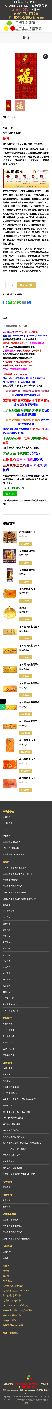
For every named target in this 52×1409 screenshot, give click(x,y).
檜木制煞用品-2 (27, 759)
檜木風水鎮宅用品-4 (29, 664)
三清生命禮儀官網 (10, 1220)
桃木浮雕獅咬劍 (27, 532)
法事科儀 (7, 936)
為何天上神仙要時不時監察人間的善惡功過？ (22, 1143)
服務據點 (7, 1207)
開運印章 (7, 992)
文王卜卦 (7, 942)
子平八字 (7, 955)
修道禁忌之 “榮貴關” (11, 1130)
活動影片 (7, 1258)
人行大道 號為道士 (11, 1093)
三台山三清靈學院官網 (12, 1226)
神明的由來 (7, 1068)
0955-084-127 (18, 5)
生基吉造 (7, 973)
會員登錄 (22, 9)
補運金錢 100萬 (27, 570)
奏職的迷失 (7, 1105)
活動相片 (7, 1252)
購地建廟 (7, 1187)
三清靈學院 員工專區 (12, 842)
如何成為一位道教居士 (12, 1168)
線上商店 (7, 829)
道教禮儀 (7, 1074)
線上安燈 (7, 917)
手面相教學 (7, 1024)
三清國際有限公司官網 (12, 886)
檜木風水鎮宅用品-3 (29, 683)
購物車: (27, 13)
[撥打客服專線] (3, 707)
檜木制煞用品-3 (27, 740)
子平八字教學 (8, 1030)
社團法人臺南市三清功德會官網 (16, 1238)
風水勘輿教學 (8, 1036)
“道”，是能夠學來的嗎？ (13, 1118)
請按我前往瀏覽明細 (27, 395)
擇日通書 (7, 961)
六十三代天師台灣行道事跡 (14, 1149)
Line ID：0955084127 (13, 488)
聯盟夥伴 (7, 836)
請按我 (35, 453)
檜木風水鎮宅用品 (14, 294)
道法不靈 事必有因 (11, 1087)
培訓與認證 (7, 823)
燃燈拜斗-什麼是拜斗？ (13, 1124)
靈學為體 (9, 350)
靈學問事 (7, 923)
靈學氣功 (7, 930)
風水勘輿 (7, 986)
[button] (45, 56)
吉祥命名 (7, 967)
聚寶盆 (22, 607)
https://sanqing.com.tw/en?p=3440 (30, 335)
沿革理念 (7, 817)
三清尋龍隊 (7, 1042)
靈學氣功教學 (8, 1055)
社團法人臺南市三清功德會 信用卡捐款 (19, 899)
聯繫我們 (41, 5)
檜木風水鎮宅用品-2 (29, 702)
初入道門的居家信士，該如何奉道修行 (19, 1099)
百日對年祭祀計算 (10, 1011)
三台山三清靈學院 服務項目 (14, 868)
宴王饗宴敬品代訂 (10, 1004)
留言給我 (7, 1200)
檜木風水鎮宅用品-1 (29, 721)
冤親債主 (7, 905)
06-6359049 (13, 1390)
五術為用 (18, 350)
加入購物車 (26, 285)
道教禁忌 (7, 1081)
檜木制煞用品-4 (27, 588)
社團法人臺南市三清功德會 (14, 892)
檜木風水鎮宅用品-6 (29, 645)
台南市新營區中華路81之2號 (26, 1384)
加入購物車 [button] (25, 544)
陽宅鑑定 (7, 979)
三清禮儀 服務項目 (11, 880)
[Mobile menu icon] (46, 26)
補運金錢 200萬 (27, 551)
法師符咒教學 (8, 1049)
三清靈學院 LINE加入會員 (13, 854)
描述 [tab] (5, 318)
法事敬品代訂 (8, 998)
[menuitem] (26, 18)
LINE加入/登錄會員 (11, 848)
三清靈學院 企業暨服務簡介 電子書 (18, 874)
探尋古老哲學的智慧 (11, 1155)
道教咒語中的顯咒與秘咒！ (14, 1136)
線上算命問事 (8, 911)
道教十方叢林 (8, 1161)
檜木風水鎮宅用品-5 (29, 626)
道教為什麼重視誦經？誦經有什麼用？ (19, 1174)
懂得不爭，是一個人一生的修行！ (17, 1112)
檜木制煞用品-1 (27, 778)
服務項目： (8, 335)
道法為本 (27, 350)
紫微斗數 (7, 948)
